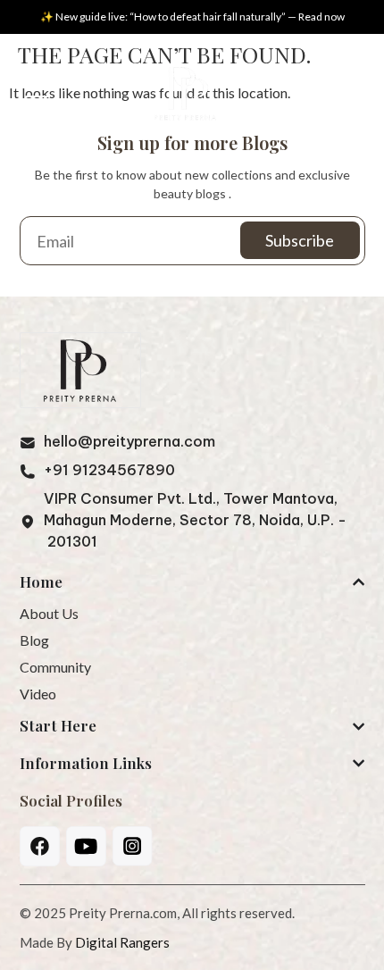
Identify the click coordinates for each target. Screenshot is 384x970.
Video (38, 693)
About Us (49, 613)
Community (55, 666)
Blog (34, 639)
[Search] (340, 97)
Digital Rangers (122, 942)
